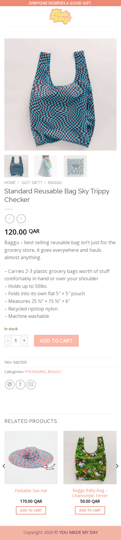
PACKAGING (35, 371)
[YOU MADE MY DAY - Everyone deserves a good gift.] (60, 16)
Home (10, 182)
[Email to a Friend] (31, 384)
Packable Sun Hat (31, 490)
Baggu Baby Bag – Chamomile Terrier (90, 493)
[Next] (107, 94)
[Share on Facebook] (20, 384)
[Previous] (14, 94)
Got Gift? (32, 182)
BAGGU (55, 182)
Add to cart (56, 341)
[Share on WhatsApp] (10, 384)
